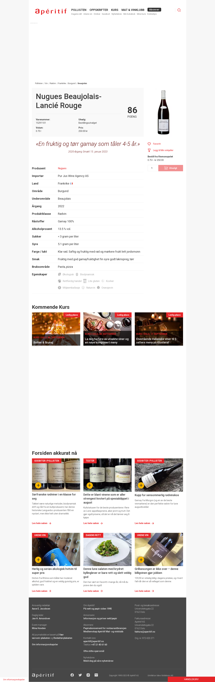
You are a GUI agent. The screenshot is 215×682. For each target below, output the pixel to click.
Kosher (110, 281)
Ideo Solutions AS (165, 675)
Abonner (154, 9)
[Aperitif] (51, 12)
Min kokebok (129, 14)
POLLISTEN (78, 10)
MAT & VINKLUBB (133, 10)
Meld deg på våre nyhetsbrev (98, 661)
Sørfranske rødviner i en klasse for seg (54, 496)
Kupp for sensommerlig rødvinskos (157, 495)
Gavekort (106, 14)
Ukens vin (87, 14)
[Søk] (179, 10)
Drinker (97, 14)
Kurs (114, 10)
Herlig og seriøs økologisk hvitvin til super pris (54, 570)
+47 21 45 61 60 (99, 644)
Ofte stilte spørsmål (93, 651)
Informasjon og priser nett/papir (100, 618)
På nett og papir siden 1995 (97, 608)
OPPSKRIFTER (99, 10)
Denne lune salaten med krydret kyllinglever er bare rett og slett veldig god (107, 572)
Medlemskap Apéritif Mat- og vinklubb (103, 631)
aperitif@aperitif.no (93, 641)
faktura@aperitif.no (145, 631)
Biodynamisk (87, 274)
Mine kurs (141, 14)
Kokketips (152, 14)
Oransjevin (107, 287)
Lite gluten (94, 281)
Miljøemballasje (71, 287)
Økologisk (68, 274)
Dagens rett (76, 14)
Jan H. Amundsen (41, 618)
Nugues (62, 168)
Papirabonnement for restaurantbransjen (104, 628)
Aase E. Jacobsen (41, 608)
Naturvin (90, 287)
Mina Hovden (39, 628)
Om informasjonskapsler (45, 644)
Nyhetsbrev (117, 14)
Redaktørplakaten (63, 638)
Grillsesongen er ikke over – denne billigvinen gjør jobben (156, 570)
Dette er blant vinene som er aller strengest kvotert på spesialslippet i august (106, 498)
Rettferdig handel (72, 281)
